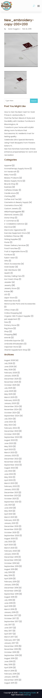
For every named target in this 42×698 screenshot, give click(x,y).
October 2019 (10, 563)
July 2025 (8, 388)
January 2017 (10, 643)
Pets (6, 322)
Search (34, 101)
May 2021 (8, 511)
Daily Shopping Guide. (27, 693)
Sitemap (27, 695)
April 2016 (8, 667)
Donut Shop (9, 217)
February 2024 (10, 428)
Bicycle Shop (9, 184)
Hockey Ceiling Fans (13, 276)
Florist (7, 242)
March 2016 (9, 670)
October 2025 (10, 385)
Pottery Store (10, 325)
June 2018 (8, 603)
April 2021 (8, 514)
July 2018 (8, 600)
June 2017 (8, 627)
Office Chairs (10, 310)
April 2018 (8, 606)
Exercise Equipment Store (15, 233)
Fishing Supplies (11, 239)
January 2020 (10, 554)
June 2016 (8, 661)
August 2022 (9, 468)
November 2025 (11, 382)
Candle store (10, 193)
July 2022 (8, 471)
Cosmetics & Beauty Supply (16, 202)
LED (5, 294)
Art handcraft (10, 171)
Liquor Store (9, 297)
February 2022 (10, 486)
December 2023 (11, 431)
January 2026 (10, 375)
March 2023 (9, 452)
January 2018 (10, 612)
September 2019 (11, 566)
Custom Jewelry (11, 208)
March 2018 (9, 609)
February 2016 (10, 673)
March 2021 (9, 517)
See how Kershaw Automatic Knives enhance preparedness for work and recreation (20, 152)
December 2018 (11, 587)
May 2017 (8, 630)
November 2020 (11, 529)
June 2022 (8, 474)
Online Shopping (11, 313)
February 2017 (10, 640)
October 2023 (10, 434)
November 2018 (11, 590)
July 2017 (8, 624)
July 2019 (8, 572)
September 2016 (11, 655)
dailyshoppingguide (12, 211)
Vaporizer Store (11, 346)
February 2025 (10, 400)
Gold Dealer (9, 267)
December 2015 (11, 680)
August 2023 (9, 440)
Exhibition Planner (12, 236)
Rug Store (8, 328)
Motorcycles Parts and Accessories (19, 303)
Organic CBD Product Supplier (17, 316)
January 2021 (10, 523)
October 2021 (10, 498)
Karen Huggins (13, 29)
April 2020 (8, 544)
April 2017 (8, 633)
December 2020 (11, 526)
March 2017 (9, 637)
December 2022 (11, 458)
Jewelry (7, 285)
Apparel (7, 165)
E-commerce (10, 220)
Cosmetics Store (11, 205)
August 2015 (9, 683)
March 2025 (9, 397)
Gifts (6, 260)
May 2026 (8, 369)
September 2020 (11, 535)
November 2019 (11, 560)
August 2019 (9, 569)
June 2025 (8, 391)
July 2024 (8, 418)
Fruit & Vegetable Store (14, 251)
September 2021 (11, 501)
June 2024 (8, 421)
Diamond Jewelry (12, 214)
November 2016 (11, 649)
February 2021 (10, 520)
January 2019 (10, 584)
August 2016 (9, 658)
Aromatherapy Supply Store (16, 168)
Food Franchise (11, 248)
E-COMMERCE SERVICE (14, 224)
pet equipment (10, 319)
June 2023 (8, 443)
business (8, 187)
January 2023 (10, 455)
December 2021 (11, 492)
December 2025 (11, 378)
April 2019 (8, 578)
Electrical (8, 227)
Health (7, 273)
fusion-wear (9, 257)
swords (7, 337)
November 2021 (11, 495)
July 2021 (8, 505)
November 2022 (11, 461)
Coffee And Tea (11, 199)
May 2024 (8, 425)
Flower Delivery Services (15, 245)
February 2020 (10, 551)
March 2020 (9, 548)
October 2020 (10, 532)
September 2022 (11, 465)
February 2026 (10, 372)
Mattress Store (10, 300)
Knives (7, 291)
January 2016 (10, 677)
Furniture (8, 254)
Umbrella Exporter (12, 340)
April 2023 (8, 449)
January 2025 (10, 403)
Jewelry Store (10, 288)
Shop (6, 331)
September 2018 (11, 594)
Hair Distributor (11, 270)
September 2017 (11, 621)
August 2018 (9, 597)
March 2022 (9, 483)
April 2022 (8, 480)
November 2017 (11, 615)
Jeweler (7, 282)
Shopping (8, 334)
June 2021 (8, 508)
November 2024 (11, 409)
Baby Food (9, 174)
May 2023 (8, 446)
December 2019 (11, 557)
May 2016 (8, 664)
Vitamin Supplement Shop (15, 350)
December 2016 (11, 646)
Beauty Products (11, 178)
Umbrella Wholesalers (14, 343)
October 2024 (10, 412)
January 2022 (10, 489)
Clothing (8, 196)
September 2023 (11, 437)
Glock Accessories (12, 263)
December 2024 (11, 406)
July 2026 (8, 363)
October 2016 (10, 652)
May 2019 (8, 575)
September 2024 (11, 415)
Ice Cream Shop (11, 279)
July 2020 (8, 541)
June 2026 (8, 366)
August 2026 (9, 360)
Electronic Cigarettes (13, 230)
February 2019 (10, 581)
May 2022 (8, 477)
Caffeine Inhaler (11, 190)
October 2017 (10, 618)
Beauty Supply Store (13, 181)
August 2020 (9, 538)
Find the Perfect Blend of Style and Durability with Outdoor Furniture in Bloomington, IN (19, 121)
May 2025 (8, 394)
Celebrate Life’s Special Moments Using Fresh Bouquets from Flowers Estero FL (19, 142)
